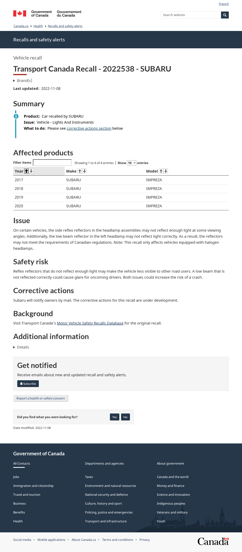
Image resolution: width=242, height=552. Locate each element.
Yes (114, 417)
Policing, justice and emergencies (109, 512)
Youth (161, 521)
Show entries (133, 163)
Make (71, 171)
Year (19, 171)
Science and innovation (173, 495)
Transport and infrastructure (106, 521)
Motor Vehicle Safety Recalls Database (90, 323)
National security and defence (106, 495)
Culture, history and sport (103, 503)
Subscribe (29, 383)
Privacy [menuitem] (145, 540)
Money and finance (170, 486)
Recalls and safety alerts (65, 26)
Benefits (19, 512)
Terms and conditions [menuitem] (117, 540)
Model (152, 171)
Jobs (16, 477)
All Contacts (21, 463)
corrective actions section (89, 128)
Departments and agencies (104, 463)
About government (170, 463)
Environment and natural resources (110, 486)
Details (23, 347)
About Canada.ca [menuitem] (84, 540)
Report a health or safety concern (40, 398)
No (125, 417)
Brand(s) (24, 80)
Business (19, 503)
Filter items (22, 162)
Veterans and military (172, 512)
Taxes (89, 477)
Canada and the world (172, 477)
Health (38, 26)
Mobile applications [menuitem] (51, 540)
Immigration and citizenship (33, 486)
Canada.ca (21, 26)
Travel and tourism (26, 495)
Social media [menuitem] (22, 540)
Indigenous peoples (171, 503)
